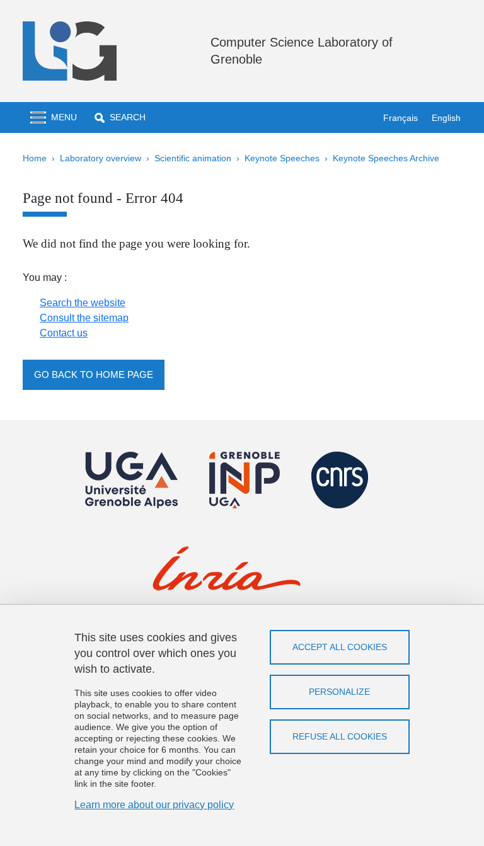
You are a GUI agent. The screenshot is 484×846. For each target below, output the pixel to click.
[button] (120, 117)
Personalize (339, 692)
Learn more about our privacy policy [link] (154, 804)
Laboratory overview (100, 158)
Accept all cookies (339, 647)
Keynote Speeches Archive (386, 158)
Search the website (82, 302)
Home (35, 158)
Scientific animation (192, 158)
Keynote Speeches (282, 158)
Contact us (64, 333)
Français (400, 118)
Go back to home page (93, 374)
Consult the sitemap (84, 317)
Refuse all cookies (339, 736)
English (446, 118)
